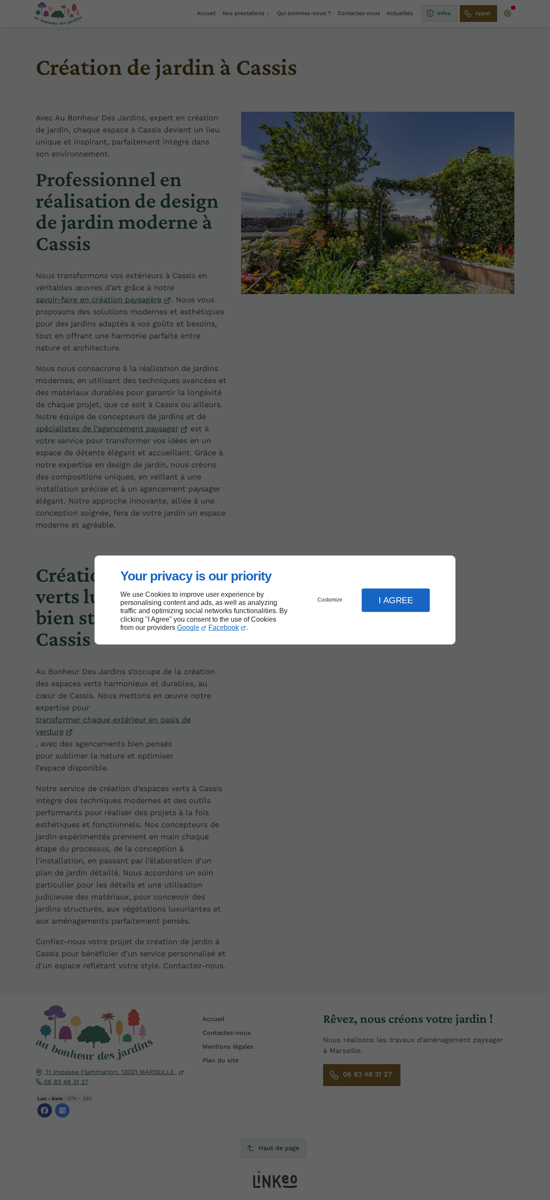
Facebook (223, 627)
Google (188, 627)
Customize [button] (330, 600)
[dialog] (275, 600)
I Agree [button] (396, 600)
